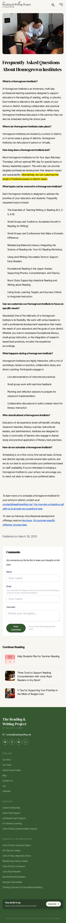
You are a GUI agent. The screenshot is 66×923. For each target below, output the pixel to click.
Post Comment (16, 628)
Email (8, 586)
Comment (10, 607)
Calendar (6, 791)
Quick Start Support (11, 813)
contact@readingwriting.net (18, 734)
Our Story (6, 759)
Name (9, 571)
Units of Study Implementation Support (19, 828)
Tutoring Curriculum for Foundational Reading (22, 887)
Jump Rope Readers (11, 871)
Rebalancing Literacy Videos (15, 861)
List (4, 786)
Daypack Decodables (12, 882)
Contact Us (7, 780)
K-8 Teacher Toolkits (11, 850)
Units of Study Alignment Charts (16, 855)
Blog (4, 775)
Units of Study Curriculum (13, 866)
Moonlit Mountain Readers (13, 876)
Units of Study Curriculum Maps (16, 845)
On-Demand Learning (12, 823)
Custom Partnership (11, 807)
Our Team (6, 764)
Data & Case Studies (11, 770)
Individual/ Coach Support (14, 818)
